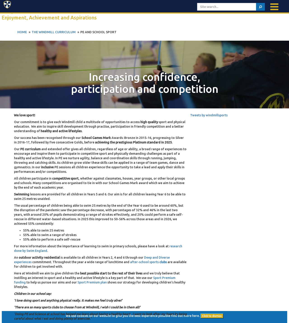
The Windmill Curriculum (54, 32)
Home (22, 32)
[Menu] (274, 6)
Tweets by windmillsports (209, 115)
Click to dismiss (212, 315)
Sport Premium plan (92, 282)
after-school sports (148, 262)
